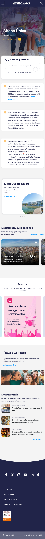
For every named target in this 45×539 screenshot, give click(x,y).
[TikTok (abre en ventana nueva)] (38, 475)
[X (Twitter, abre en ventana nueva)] (12, 475)
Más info (6, 40)
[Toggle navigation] (3, 3)
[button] (41, 3)
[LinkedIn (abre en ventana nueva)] (32, 475)
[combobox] (24, 66)
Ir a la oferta (9, 196)
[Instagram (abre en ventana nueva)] (19, 475)
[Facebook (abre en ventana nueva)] (6, 475)
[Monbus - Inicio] (21, 3)
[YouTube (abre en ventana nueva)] (25, 475)
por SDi (40, 535)
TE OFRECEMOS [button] (8, 490)
